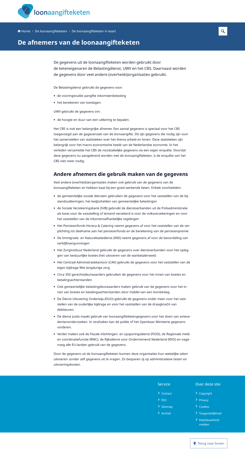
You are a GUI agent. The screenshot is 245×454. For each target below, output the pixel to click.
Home (25, 31)
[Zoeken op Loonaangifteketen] (223, 31)
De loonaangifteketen (51, 31)
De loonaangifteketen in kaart (94, 31)
